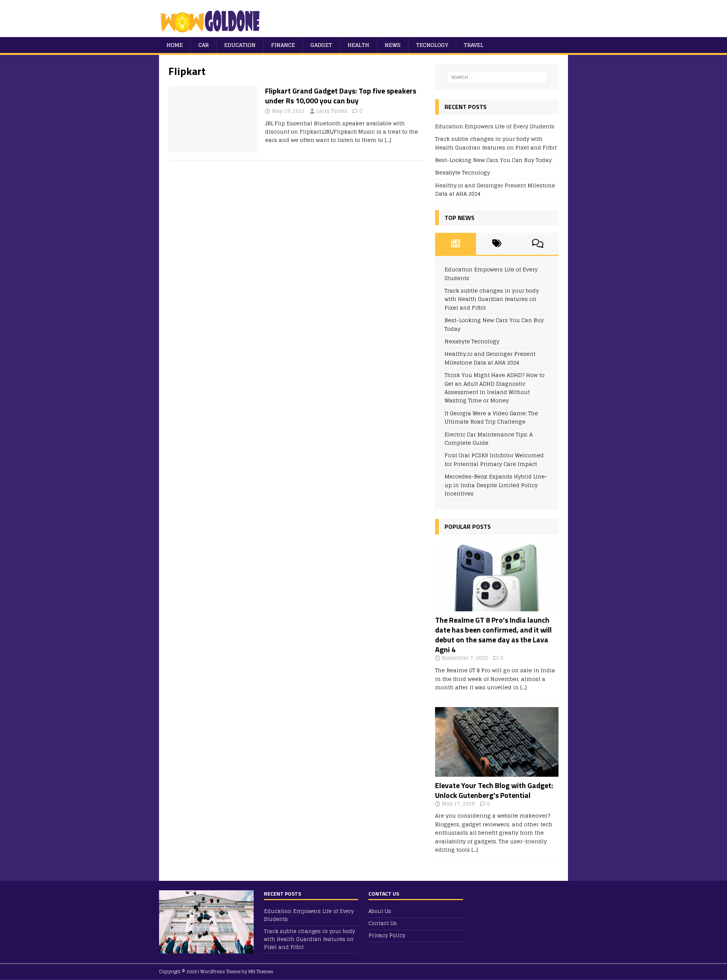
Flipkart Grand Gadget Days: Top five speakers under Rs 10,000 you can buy (340, 95)
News (393, 45)
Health (358, 45)
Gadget (321, 45)
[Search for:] (496, 77)
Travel (474, 45)
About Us (379, 912)
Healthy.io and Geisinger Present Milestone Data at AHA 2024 (495, 189)
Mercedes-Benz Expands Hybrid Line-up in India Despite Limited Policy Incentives (496, 485)
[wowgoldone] (212, 32)
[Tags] (496, 244)
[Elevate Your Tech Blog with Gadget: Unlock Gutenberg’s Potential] (497, 772)
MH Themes (260, 971)
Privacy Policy (386, 935)
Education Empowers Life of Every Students (494, 126)
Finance (283, 45)
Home (175, 45)
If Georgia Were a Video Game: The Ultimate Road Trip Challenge (491, 417)
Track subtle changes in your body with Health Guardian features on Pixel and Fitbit (496, 143)
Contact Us (382, 923)
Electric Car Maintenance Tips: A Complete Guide (489, 438)
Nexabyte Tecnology (462, 172)
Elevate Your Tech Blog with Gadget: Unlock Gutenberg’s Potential (494, 790)
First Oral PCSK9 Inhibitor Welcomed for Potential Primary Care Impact (494, 459)
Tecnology (432, 45)
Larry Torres (331, 111)
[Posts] (455, 244)
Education (240, 45)
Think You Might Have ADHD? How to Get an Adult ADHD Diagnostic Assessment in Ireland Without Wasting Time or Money (494, 387)
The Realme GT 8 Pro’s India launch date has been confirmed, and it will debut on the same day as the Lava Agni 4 (493, 634)
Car (203, 45)
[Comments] (538, 244)
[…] (388, 140)
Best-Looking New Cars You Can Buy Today (493, 160)
